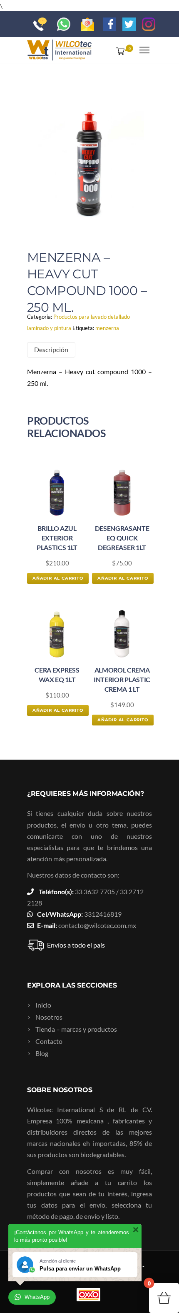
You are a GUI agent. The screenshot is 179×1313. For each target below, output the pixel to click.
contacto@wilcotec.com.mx (97, 925)
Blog (41, 1053)
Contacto (48, 1041)
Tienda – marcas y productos (76, 1029)
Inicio (43, 1005)
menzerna (107, 328)
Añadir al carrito (57, 578)
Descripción (51, 349)
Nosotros (48, 1017)
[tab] (51, 350)
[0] (118, 51)
